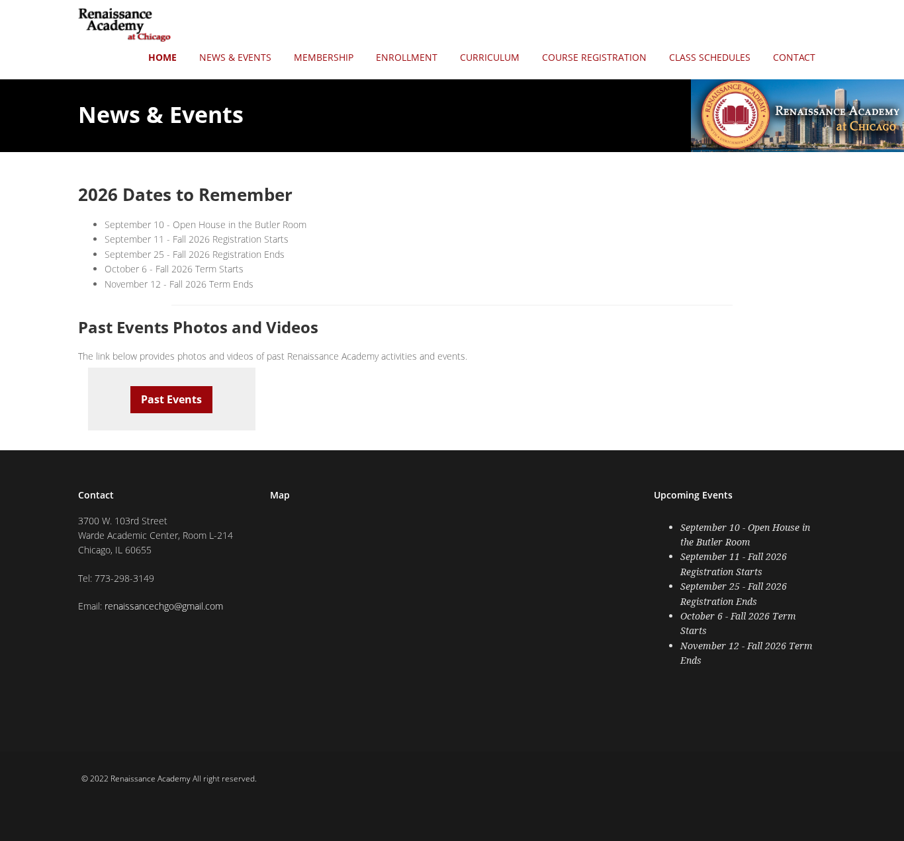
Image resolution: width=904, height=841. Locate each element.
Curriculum (490, 57)
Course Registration (594, 57)
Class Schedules (709, 57)
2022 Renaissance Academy (140, 778)
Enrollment (406, 57)
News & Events (235, 57)
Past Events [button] (171, 399)
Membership (323, 57)
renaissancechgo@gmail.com (164, 606)
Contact (794, 57)
